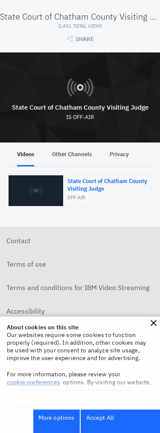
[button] (154, 323)
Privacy (119, 154)
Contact (18, 240)
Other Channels (72, 154)
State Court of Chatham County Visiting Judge (80, 107)
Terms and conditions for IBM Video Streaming (77, 287)
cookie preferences (33, 382)
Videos (25, 154)
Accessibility (25, 311)
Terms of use (26, 264)
